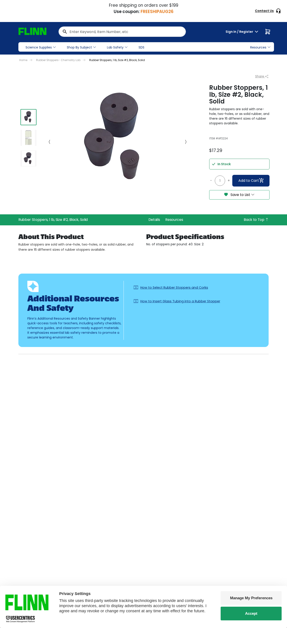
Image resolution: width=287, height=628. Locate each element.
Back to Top (254, 219)
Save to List (240, 194)
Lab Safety (115, 47)
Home (23, 60)
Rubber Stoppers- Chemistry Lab (58, 60)
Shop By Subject (79, 47)
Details (154, 219)
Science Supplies (39, 47)
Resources (174, 219)
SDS (141, 47)
